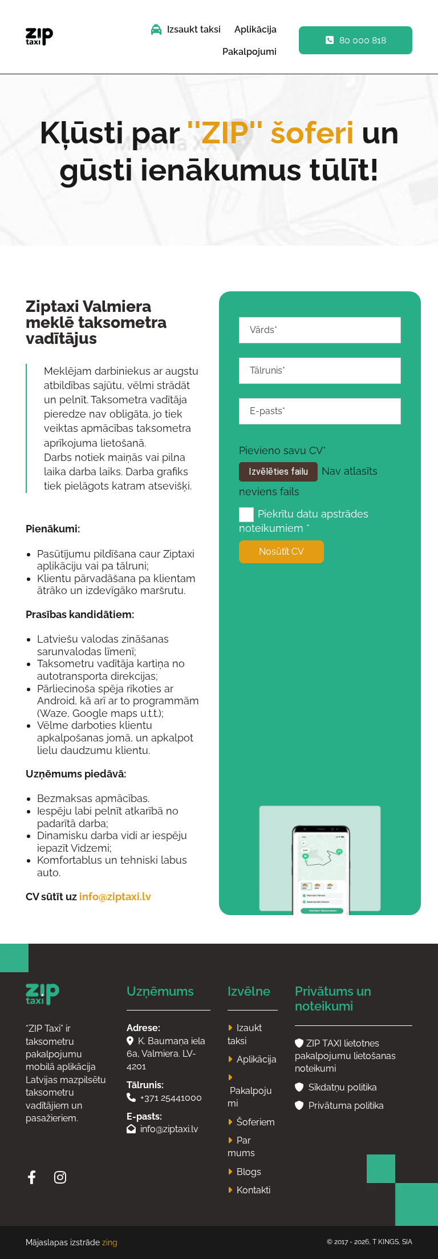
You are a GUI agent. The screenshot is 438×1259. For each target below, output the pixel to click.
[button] (355, 40)
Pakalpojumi (249, 51)
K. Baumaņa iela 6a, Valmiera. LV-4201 (166, 1054)
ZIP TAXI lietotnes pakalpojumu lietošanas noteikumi (345, 1056)
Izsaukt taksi (194, 29)
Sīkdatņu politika (336, 1087)
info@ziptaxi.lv (115, 897)
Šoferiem (256, 1122)
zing (109, 1242)
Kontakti (253, 1190)
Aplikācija (255, 29)
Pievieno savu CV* (282, 450)
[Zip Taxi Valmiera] (68, 995)
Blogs (249, 1171)
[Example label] (59, 1177)
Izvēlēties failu (278, 471)
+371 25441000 (164, 1097)
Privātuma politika (339, 1105)
